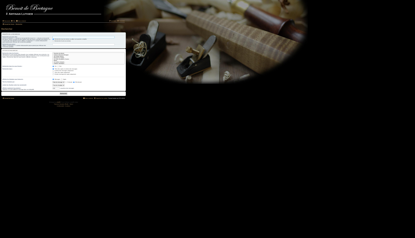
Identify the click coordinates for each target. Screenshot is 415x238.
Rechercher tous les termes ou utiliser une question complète (70, 39)
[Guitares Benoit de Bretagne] (88, 55)
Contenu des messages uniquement (63, 70)
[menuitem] (13, 21)
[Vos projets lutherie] (88, 56)
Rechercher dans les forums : (10, 53)
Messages (57, 79)
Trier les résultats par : (8, 82)
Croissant (69, 82)
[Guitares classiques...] (88, 63)
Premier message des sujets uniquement (65, 74)
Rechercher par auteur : (9, 44)
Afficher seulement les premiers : (11, 88)
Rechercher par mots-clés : (10, 36)
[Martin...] (88, 60)
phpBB (58, 102)
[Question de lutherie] (88, 53)
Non (60, 66)
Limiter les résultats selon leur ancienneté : (14, 85)
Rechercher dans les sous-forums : (12, 66)
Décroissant (78, 82)
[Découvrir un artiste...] (88, 57)
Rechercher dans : (7, 69)
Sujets (64, 79)
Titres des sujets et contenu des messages (65, 69)
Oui (55, 66)
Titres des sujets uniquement (62, 72)
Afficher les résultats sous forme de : (12, 79)
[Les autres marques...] (88, 62)
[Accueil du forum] (57, 10)
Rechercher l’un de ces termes (62, 41)
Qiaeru (71, 104)
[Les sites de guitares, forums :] (88, 59)
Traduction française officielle (61, 104)
